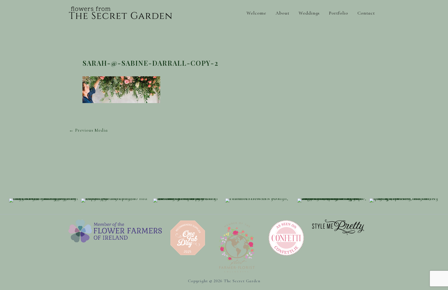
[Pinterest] (375, 170)
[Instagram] (362, 170)
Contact (366, 13)
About (282, 13)
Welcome (256, 13)
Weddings (309, 13)
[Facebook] (350, 170)
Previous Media (88, 130)
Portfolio (338, 13)
